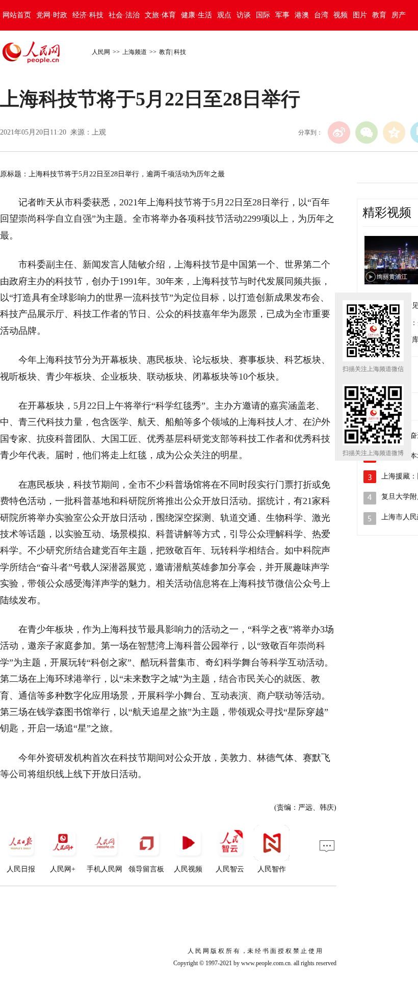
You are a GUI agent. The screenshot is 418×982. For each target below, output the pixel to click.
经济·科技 (87, 15)
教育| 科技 (172, 52)
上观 (99, 132)
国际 (263, 15)
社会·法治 (124, 15)
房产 (398, 15)
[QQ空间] (394, 132)
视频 (340, 15)
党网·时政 (51, 15)
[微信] (366, 132)
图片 (360, 15)
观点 (224, 15)
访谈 (244, 15)
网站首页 (17, 15)
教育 (379, 15)
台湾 (321, 15)
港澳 (302, 15)
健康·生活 (196, 15)
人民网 (101, 52)
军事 (282, 15)
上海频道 (134, 52)
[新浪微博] (339, 132)
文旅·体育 (160, 15)
